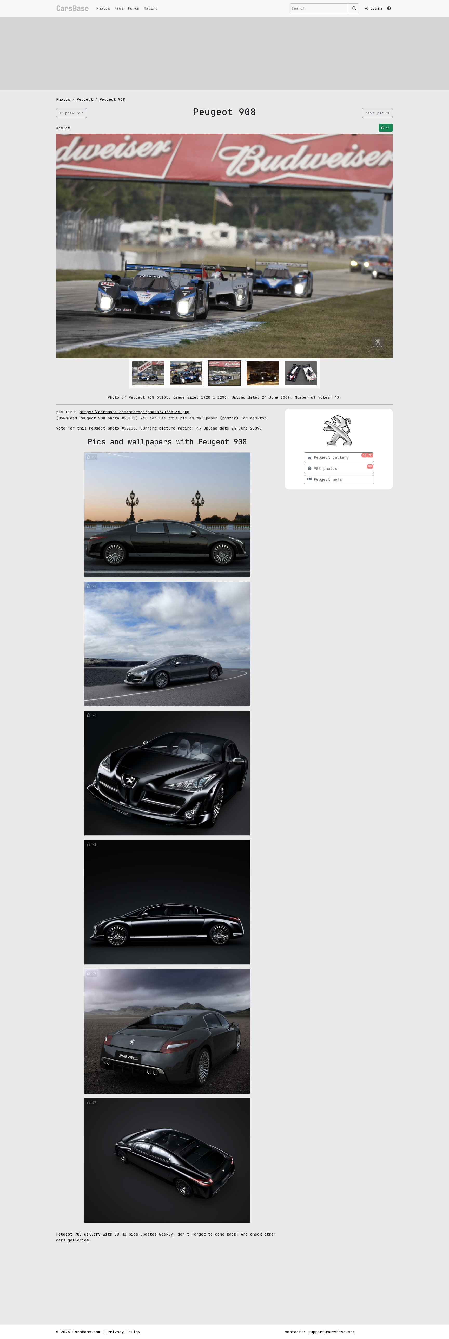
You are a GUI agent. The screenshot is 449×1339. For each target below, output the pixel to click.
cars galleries (72, 1240)
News (119, 8)
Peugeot (85, 99)
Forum (134, 8)
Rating (151, 8)
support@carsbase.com (331, 1331)
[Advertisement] (224, 53)
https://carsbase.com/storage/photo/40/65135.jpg (134, 411)
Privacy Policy (124, 1331)
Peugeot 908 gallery (79, 1234)
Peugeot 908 (112, 99)
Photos (103, 8)
